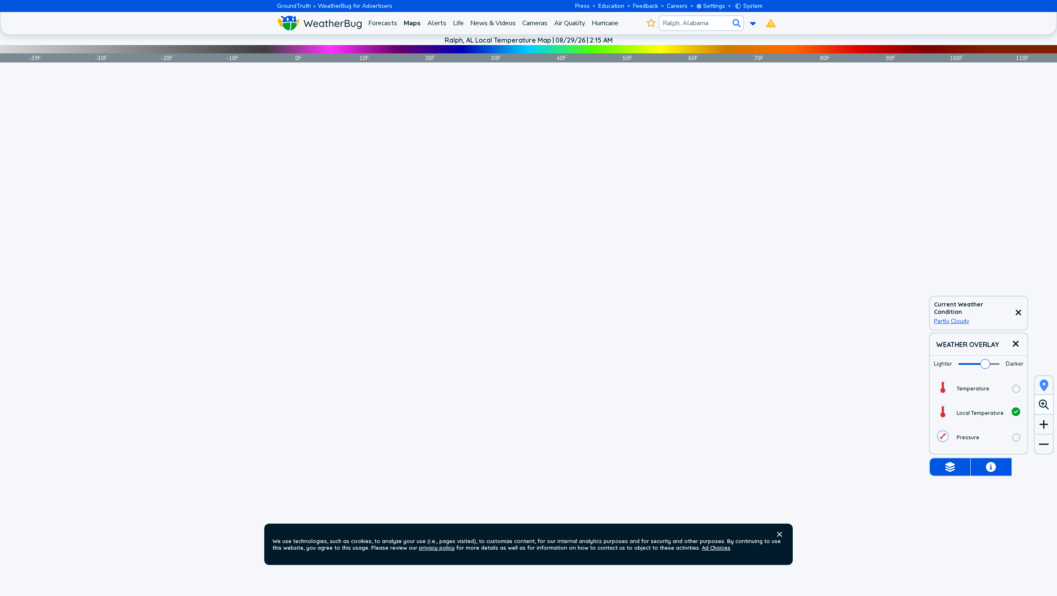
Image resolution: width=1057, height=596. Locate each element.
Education (611, 6)
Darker (1015, 364)
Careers (677, 6)
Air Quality (569, 23)
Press (582, 6)
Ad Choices (716, 547)
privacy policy (437, 547)
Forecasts (382, 23)
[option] (978, 388)
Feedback (645, 6)
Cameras (534, 23)
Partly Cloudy (951, 321)
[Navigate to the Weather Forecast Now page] (319, 23)
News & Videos (493, 23)
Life (458, 23)
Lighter (943, 364)
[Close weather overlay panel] (1015, 344)
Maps (412, 23)
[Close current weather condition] (1018, 313)
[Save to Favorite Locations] (651, 23)
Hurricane (605, 23)
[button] (779, 534)
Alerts (436, 23)
